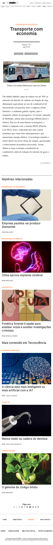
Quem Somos (17, 519)
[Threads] (28, 507)
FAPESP (3, 531)
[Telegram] (31, 507)
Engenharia (19, 53)
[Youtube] (35, 507)
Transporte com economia (26, 31)
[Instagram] (21, 507)
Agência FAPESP (13, 531)
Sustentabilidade (31, 53)
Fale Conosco (45, 519)
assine (31, 3)
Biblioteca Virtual (28, 531)
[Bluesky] (24, 507)
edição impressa (46, 3)
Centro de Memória (45, 531)
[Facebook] (15, 507)
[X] (17, 507)
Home (5, 519)
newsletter (38, 3)
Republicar (47, 163)
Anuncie (31, 519)
